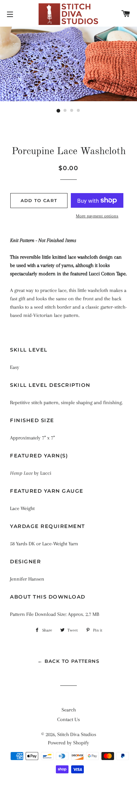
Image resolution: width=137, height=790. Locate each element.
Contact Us (68, 719)
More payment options (97, 215)
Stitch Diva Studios (76, 734)
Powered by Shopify (68, 743)
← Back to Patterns (68, 661)
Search (69, 710)
